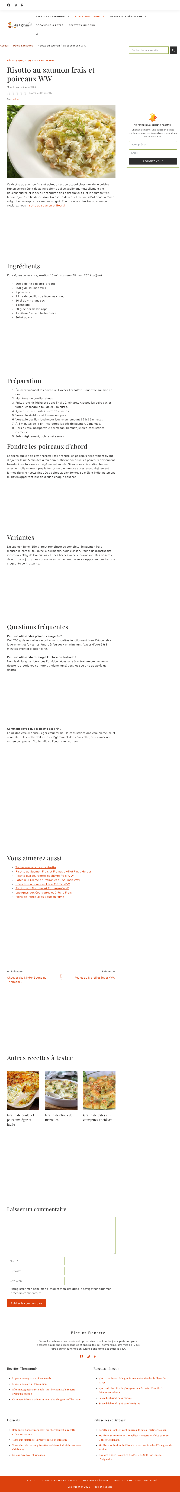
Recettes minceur (82, 25)
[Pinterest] (95, 1356)
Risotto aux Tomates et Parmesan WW (42, 888)
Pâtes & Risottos (23, 45)
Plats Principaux (88, 16)
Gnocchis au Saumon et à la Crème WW (42, 884)
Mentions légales (96, 1480)
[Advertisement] (61, 236)
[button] (37, 34)
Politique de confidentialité (135, 1480)
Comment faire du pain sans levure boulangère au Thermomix (47, 1399)
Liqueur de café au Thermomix (29, 1383)
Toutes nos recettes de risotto (35, 867)
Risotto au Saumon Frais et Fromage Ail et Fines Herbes (53, 871)
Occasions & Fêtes (49, 25)
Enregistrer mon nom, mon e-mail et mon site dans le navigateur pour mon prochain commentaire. (61, 1291)
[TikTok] (22, 5)
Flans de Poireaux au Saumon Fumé (39, 896)
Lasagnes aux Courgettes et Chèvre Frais (43, 892)
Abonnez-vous (153, 161)
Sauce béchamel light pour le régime (119, 1403)
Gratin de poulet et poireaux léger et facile (20, 1119)
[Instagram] (15, 5)
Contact (29, 1480)
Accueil (4, 45)
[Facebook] (8, 5)
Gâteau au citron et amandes (28, 1454)
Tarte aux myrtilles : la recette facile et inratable (39, 1439)
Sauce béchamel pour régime (115, 1397)
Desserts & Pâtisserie (126, 16)
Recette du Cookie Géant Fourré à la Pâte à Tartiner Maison (133, 1429)
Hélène (15, 99)
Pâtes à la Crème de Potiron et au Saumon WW (47, 880)
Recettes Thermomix (51, 16)
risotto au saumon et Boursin (46, 205)
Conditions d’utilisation (59, 1480)
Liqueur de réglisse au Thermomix (31, 1378)
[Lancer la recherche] (173, 50)
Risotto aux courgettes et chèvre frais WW (44, 875)
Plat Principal (44, 60)
